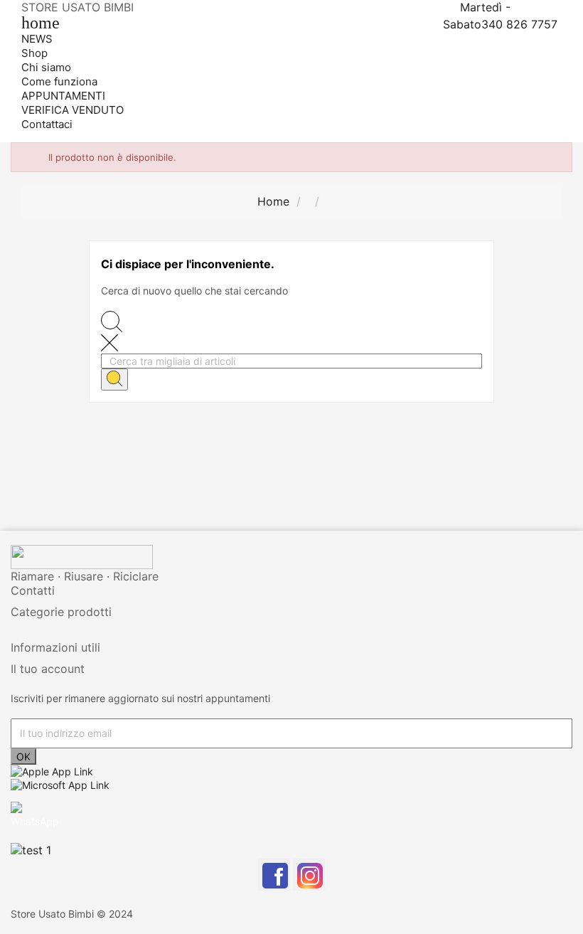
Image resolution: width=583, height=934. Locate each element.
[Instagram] (309, 875)
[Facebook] (274, 875)
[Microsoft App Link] (60, 784)
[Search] (114, 379)
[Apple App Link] (52, 771)
